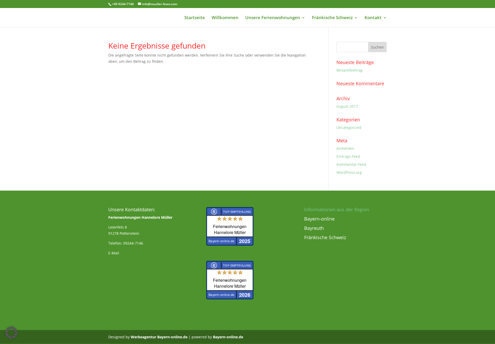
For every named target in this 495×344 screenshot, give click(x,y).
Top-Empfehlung (237, 211)
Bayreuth (314, 228)
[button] (11, 332)
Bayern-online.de (228, 336)
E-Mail (113, 253)
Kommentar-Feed (351, 164)
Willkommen (225, 18)
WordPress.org (349, 172)
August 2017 (347, 106)
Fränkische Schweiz (332, 18)
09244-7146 (133, 243)
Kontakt (373, 18)
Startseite (194, 18)
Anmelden (345, 148)
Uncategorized (348, 127)
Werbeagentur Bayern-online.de (159, 336)
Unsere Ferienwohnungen (272, 18)
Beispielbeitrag (349, 70)
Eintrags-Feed (348, 156)
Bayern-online (319, 219)
